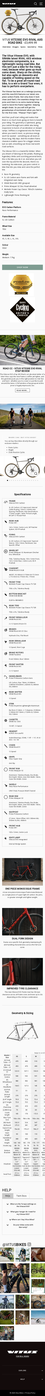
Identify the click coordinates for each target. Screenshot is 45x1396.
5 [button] (15, 480)
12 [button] (29, 480)
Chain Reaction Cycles (16, 452)
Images (15, 47)
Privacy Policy (30, 1393)
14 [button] (33, 480)
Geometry (32, 47)
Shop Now (22, 267)
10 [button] (25, 480)
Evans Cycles (13, 447)
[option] (22, 467)
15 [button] (35, 480)
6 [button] (17, 480)
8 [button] (21, 480)
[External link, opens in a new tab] (21, 295)
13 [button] (31, 480)
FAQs (40, 47)
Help (22, 1379)
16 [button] (37, 480)
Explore (22, 1370)
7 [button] (19, 480)
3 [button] (11, 480)
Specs (23, 47)
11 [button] (27, 480)
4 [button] (13, 480)
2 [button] (9, 480)
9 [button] (23, 480)
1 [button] (7, 480)
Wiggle (11, 450)
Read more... (22, 390)
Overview (6, 47)
